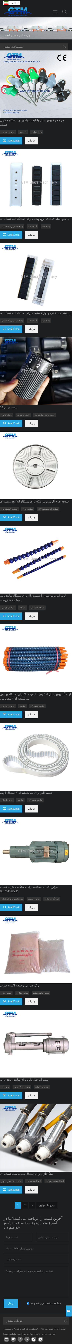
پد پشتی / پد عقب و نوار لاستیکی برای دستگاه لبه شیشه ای (35, 313)
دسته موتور (6, 414)
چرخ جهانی (37, 132)
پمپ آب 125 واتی (22, 1087)
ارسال (10, 1303)
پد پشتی (46, 226)
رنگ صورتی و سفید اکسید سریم (19, 985)
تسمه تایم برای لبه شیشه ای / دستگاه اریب (26, 792)
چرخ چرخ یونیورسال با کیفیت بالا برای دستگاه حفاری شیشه (32, 122)
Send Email (11, 140)
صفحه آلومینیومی (9, 509)
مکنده (22, 607)
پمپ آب (5, 1087)
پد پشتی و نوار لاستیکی (12, 226)
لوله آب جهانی (7, 132)
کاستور (23, 132)
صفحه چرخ (28, 509)
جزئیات (31, 140)
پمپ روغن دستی (41, 993)
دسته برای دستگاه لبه (44, 414)
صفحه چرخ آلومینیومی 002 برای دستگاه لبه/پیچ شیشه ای (34, 501)
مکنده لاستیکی (37, 607)
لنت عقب (32, 226)
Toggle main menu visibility (55, 11)
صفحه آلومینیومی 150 (48, 509)
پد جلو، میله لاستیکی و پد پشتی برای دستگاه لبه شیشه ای (34, 218)
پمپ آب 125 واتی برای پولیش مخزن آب (24, 1079)
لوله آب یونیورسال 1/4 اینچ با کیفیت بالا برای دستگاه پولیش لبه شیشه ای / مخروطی (35, 696)
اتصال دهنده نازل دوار (11, 1181)
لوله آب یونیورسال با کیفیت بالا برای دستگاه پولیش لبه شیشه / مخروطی (33, 598)
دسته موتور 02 (9, 407)
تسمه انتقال (6, 800)
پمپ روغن (6, 993)
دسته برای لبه (23, 414)
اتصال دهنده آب (34, 1181)
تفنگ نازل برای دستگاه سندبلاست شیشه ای (26, 1173)
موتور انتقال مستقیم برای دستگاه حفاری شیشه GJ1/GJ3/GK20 (29, 889)
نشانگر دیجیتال (52, 898)
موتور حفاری (34, 898)
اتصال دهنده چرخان (55, 1181)
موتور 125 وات (41, 1087)
